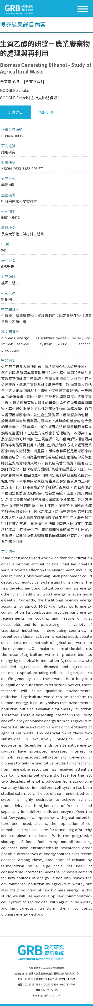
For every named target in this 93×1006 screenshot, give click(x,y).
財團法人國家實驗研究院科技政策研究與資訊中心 (52, 973)
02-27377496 (50, 984)
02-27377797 (67, 984)
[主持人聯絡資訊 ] (44, 97)
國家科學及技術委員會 (52, 968)
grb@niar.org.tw (50, 995)
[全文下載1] (34, 81)
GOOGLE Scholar (15, 90)
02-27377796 (32, 984)
